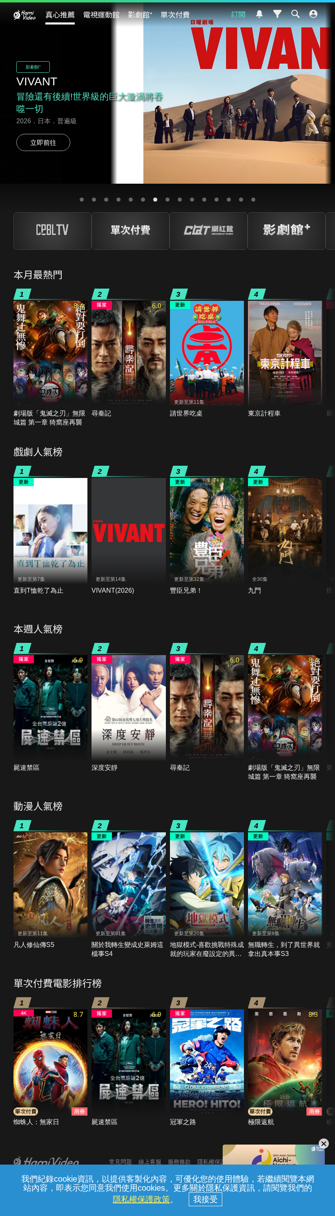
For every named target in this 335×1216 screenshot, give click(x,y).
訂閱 (238, 14)
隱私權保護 (211, 1161)
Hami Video (24, 14)
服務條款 (179, 1161)
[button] (82, 200)
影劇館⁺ (140, 14)
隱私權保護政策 (141, 1199)
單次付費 (175, 14)
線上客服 (149, 1161)
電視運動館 (101, 14)
